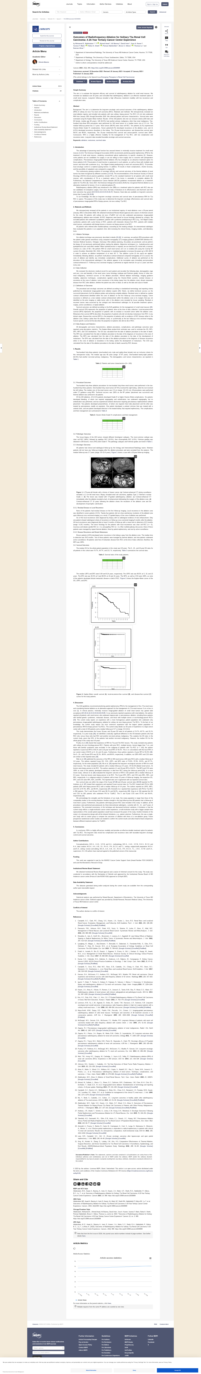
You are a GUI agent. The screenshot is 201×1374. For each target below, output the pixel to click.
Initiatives (119, 4)
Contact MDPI (83, 1347)
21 (117, 237)
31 (140, 791)
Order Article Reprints (145, 27)
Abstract (36, 108)
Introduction (38, 110)
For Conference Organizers (111, 1355)
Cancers (42, 19)
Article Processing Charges (88, 1339)
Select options (38, 1348)
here (83, 1236)
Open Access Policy (85, 1345)
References (38, 137)
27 (114, 782)
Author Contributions (40, 122)
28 (116, 782)
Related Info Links (39, 69)
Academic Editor (38, 57)
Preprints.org (129, 1345)
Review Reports (112, 81)
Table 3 (124, 550)
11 (99, 192)
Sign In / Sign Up (152, 4)
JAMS (127, 1355)
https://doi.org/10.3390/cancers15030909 (105, 68)
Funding (36, 125)
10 (97, 192)
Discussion (37, 117)
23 (119, 291)
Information (91, 4)
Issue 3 (59, 19)
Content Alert (164, 1324)
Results (36, 115)
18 (88, 194)
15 (107, 192)
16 (109, 192)
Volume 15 (51, 19)
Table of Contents (39, 101)
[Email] (75, 1185)
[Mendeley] (98, 1185)
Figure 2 (123, 578)
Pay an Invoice (83, 1342)
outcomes (91, 140)
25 (104, 713)
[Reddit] (95, 1185)
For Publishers (106, 1350)
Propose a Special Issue (47, 46)
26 (94, 734)
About (129, 4)
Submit (165, 4)
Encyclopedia (129, 1353)
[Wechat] (91, 1185)
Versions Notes (128, 81)
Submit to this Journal (47, 36)
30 (140, 782)
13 (103, 192)
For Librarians (106, 1347)
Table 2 (104, 411)
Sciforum (128, 1339)
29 (138, 782)
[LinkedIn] (83, 1185)
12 (101, 192)
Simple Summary (39, 105)
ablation (84, 140)
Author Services (105, 4)
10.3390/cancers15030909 (71, 19)
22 (120, 237)
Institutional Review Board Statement (45, 127)
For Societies (106, 1353)
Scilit (126, 1347)
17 (111, 192)
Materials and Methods (41, 112)
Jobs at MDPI (83, 1350)
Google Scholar (84, 925)
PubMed (102, 925)
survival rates (101, 140)
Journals (69, 4)
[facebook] (87, 1185)
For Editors (105, 1345)
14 (105, 192)
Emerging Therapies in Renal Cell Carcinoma (117, 77)
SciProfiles (128, 1350)
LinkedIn (150, 1339)
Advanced (162, 12)
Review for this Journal (47, 41)
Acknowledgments (40, 132)
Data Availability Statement (42, 129)
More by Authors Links (40, 74)
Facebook (151, 1342)
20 (92, 194)
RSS (155, 1324)
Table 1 (75, 359)
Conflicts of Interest (40, 134)
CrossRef (94, 925)
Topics (79, 4)
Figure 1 (114, 452)
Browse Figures (96, 81)
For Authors (106, 1339)
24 (151, 307)
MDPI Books (129, 1342)
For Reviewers (106, 1342)
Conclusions (38, 120)
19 (90, 194)
